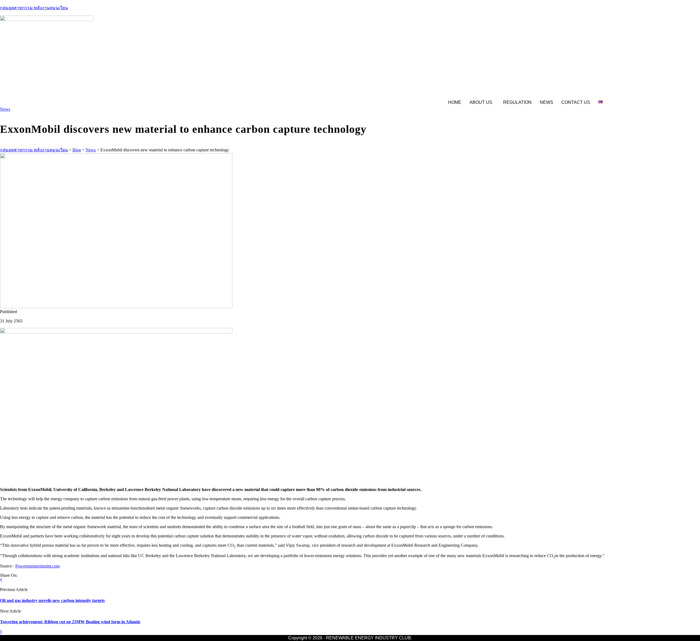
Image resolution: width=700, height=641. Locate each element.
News (5, 109)
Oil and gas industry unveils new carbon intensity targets (52, 600)
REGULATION (517, 102)
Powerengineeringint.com (37, 566)
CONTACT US (575, 102)
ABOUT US (480, 102)
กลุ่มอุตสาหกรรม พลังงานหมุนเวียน (34, 7)
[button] (482, 102)
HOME (454, 102)
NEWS (546, 102)
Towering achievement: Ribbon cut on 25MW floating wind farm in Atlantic (70, 621)
